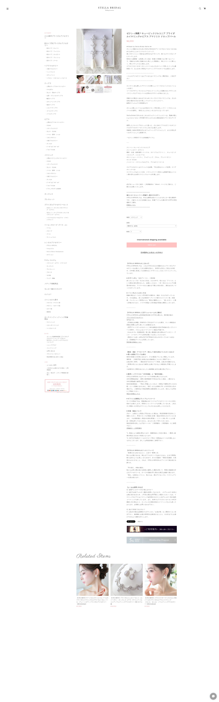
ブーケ (49, 234)
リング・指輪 (51, 278)
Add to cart (152, 245)
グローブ (49, 231)
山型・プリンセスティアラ (55, 95)
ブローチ (49, 272)
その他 (49, 275)
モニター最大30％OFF (53, 289)
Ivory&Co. (50, 89)
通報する (140, 521)
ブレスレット (49, 199)
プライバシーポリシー (53, 354)
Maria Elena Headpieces (55, 251)
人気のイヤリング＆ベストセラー (57, 158)
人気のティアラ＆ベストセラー (56, 86)
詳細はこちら (131, 205)
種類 (128, 217)
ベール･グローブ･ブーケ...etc (55, 225)
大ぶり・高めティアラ (53, 92)
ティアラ (47, 83)
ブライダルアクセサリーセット (56, 205)
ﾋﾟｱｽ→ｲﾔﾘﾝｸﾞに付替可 (54, 188)
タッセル (49, 143)
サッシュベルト (51, 237)
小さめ (49, 125)
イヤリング (48, 155)
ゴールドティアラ (52, 111)
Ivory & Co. (50, 248)
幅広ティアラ (51, 98)
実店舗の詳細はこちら (134, 342)
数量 (128, 231)
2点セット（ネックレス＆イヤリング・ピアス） (57, 208)
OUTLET (47, 294)
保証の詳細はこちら (133, 394)
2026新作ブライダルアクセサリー (56, 37)
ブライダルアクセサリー (135, 317)
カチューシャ (51, 75)
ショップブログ (51, 345)
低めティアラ (51, 105)
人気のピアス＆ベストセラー (55, 122)
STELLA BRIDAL (52, 245)
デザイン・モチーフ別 (53, 306)
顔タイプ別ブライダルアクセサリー (56, 44)
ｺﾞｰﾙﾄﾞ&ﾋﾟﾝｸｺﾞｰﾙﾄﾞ (53, 146)
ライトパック (51, 322)
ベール (49, 228)
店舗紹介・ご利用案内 (134, 428)
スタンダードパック (53, 325)
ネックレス (48, 194)
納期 (128, 223)
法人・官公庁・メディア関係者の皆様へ (58, 373)
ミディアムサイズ (52, 128)
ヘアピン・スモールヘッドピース (57, 78)
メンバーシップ (51, 348)
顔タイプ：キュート (53, 48)
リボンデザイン (51, 137)
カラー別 (49, 309)
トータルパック (51, 328)
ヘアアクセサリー (51, 66)
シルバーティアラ (52, 108)
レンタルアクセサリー (53, 242)
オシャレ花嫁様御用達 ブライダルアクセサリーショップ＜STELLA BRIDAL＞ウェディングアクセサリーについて (58, 339)
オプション (50, 254)
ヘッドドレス (51, 72)
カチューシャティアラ (53, 101)
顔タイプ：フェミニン (53, 51)
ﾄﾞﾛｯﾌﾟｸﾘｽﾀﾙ (51, 150)
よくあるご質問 (51, 365)
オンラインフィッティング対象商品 (56, 318)
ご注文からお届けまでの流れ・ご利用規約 (58, 369)
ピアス (47, 119)
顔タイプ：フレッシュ (53, 57)
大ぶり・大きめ (51, 131)
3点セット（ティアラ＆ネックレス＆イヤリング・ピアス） (58, 213)
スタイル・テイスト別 (53, 302)
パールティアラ (51, 114)
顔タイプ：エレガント (53, 54)
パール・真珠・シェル (53, 134)
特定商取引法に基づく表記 (55, 357)
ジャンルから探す (51, 300)
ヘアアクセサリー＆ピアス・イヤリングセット (57, 218)
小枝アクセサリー (52, 69)
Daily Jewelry (50, 260)
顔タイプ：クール (52, 60)
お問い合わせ (51, 351)
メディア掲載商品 (51, 284)
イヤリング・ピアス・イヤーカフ (57, 263)
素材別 (49, 312)
